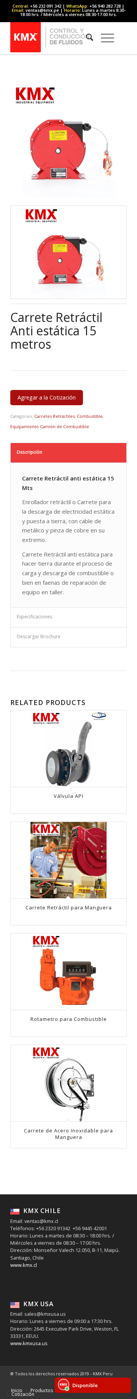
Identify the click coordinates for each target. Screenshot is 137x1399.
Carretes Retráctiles (54, 416)
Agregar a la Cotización (47, 397)
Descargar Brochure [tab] (39, 636)
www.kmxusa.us (29, 1343)
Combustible (90, 416)
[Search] (85, 37)
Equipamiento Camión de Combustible (49, 426)
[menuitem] (85, 37)
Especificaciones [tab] (34, 616)
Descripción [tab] (29, 452)
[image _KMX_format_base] (68, 252)
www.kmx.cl (23, 1265)
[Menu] (103, 37)
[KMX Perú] (57, 37)
